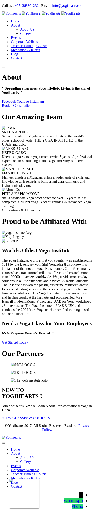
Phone (77, 506)
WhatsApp (73, 500)
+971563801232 (27, 6)
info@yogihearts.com (67, 6)
